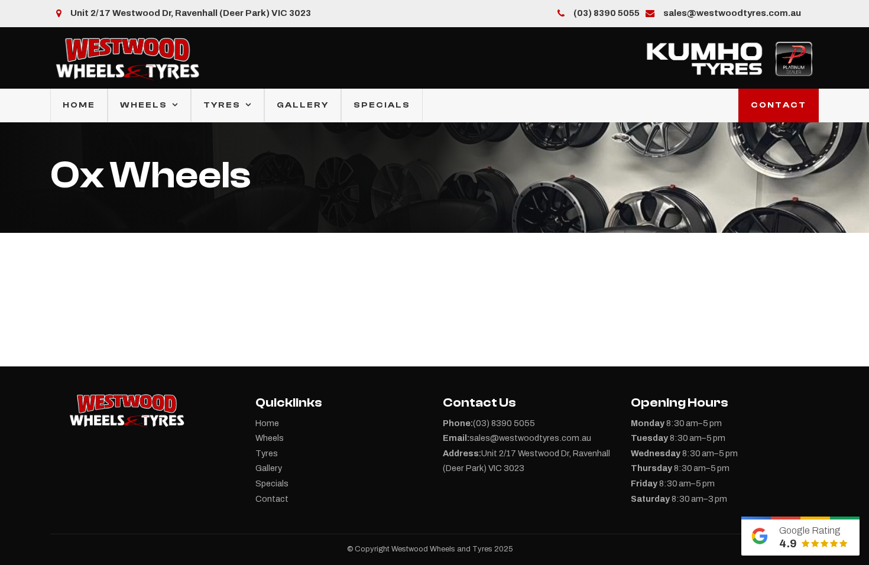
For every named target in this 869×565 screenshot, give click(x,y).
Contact (778, 105)
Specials (382, 105)
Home (79, 105)
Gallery (303, 105)
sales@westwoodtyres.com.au (517, 438)
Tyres (222, 105)
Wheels (143, 105)
